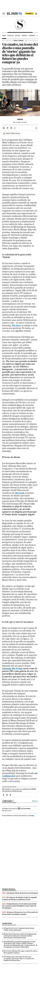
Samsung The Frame (12, 668)
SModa (20, 24)
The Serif (19, 493)
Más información (6, 810)
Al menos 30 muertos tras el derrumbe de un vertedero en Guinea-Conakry (20, 913)
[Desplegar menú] (4, 13)
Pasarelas (10, 35)
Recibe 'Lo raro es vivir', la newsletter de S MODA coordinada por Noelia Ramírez (19, 790)
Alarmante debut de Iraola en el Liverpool (22, 893)
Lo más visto (7, 923)
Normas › (35, 801)
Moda (4, 35)
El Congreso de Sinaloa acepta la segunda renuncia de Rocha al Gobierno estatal (19, 898)
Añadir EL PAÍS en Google (13, 133)
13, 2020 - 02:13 (20, 122)
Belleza (17, 35)
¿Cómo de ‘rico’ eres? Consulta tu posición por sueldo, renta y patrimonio (19, 929)
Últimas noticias (8, 889)
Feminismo (32, 35)
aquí (32, 815)
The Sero (16, 325)
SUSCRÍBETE (29, 13)
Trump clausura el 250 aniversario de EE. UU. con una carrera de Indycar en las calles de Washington (19, 906)
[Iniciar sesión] (36, 13)
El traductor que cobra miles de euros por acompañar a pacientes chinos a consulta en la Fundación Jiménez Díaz (19, 958)
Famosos (24, 35)
